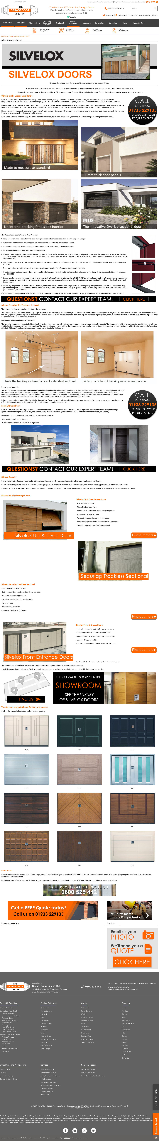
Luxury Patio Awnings (7, 1076)
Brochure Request (87, 1017)
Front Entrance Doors (9, 1032)
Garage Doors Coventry (7, 1120)
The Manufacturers (47, 1088)
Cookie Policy (126, 1052)
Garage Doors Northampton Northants (41, 1116)
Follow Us (125, 1049)
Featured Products (8, 1037)
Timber (4, 1046)
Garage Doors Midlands (143, 1118)
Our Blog (125, 1045)
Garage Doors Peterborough (126, 1118)
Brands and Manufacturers (8, 1049)
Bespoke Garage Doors (48, 1039)
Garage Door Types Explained (50, 1085)
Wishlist (155, 15)
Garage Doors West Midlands (24, 1120)
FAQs (83, 1023)
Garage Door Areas (151, 1120)
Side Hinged (6, 1025)
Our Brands (5, 1051)
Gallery (124, 1042)
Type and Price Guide (7, 1008)
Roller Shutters (7, 1023)
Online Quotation (144, 15)
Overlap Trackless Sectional (11, 1016)
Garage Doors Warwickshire (102, 1116)
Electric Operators (8, 1014)
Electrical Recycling (47, 1091)
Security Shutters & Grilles (8, 1079)
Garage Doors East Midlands (42, 1120)
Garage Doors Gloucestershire (44, 1122)
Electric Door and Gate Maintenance (93, 1076)
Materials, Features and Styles (10, 1034)
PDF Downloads (86, 1030)
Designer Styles (7, 1039)
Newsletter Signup (128, 1023)
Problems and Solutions (48, 1073)
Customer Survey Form (48, 1082)
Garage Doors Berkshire (27, 1122)
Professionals (122, 15)
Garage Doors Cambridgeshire (89, 1118)
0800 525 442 (116, 8)
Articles (124, 1039)
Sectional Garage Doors (9, 1020)
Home (3, 36)
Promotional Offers (10, 923)
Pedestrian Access (8, 1041)
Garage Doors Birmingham (120, 1116)
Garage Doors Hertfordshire (61, 1120)
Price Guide (10, 36)
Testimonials (85, 1027)
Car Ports (3, 1073)
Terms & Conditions (87, 1042)
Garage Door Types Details (8, 1011)
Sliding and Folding (8, 1029)
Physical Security (46, 1045)
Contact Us (133, 15)
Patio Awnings (45, 1049)
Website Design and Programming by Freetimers (102, 1106)
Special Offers (86, 1036)
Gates (42, 1033)
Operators (44, 1027)
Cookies (124, 1106)
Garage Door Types (124, 1120)
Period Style (6, 1044)
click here (67, 1138)
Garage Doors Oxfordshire (70, 1118)
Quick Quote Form (87, 1020)
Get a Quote (85, 1008)
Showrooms (85, 1033)
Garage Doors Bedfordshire (137, 1116)
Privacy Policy (83, 1108)
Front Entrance (5, 1069)
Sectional (44, 1014)
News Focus (126, 1020)
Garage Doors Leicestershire (52, 1118)
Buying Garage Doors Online (50, 1076)
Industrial (44, 1042)
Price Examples (46, 1079)
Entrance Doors (46, 1036)
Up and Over (45, 1008)
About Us (125, 1011)
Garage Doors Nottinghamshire (9, 1122)
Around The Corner (8, 1027)
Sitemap (124, 1036)
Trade (156, 1097)
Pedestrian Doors (7, 1018)
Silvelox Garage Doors (36, 1118)
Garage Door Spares (88, 1073)
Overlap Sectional (46, 1011)
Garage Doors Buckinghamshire (80, 1120)
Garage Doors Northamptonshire (83, 1116)
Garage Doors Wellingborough (63, 1116)
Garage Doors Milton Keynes (107, 1118)
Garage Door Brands (138, 1120)
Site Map (74, 1108)
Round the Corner (46, 1023)
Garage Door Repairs (88, 1069)
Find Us (124, 1055)
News (123, 1017)
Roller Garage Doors (111, 1120)
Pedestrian (44, 1030)
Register (124, 1014)
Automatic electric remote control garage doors (14, 1118)
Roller (42, 1017)
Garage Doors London (97, 1120)
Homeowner (109, 15)
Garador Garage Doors (6, 1116)
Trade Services (45, 1095)
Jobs (123, 1033)
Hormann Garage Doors (22, 1116)
